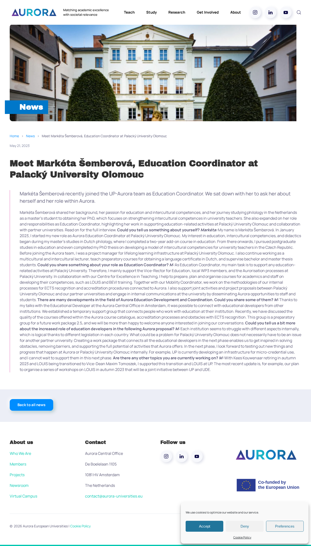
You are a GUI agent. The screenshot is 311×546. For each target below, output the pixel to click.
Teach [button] (129, 12)
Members (18, 464)
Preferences (284, 526)
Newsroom (19, 485)
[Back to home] (34, 12)
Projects (17, 474)
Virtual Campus (23, 496)
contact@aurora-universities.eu (114, 496)
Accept (204, 526)
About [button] (235, 12)
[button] (298, 12)
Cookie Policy (242, 537)
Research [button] (176, 12)
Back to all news (31, 404)
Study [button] (151, 12)
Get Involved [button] (208, 12)
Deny (245, 526)
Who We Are (20, 453)
